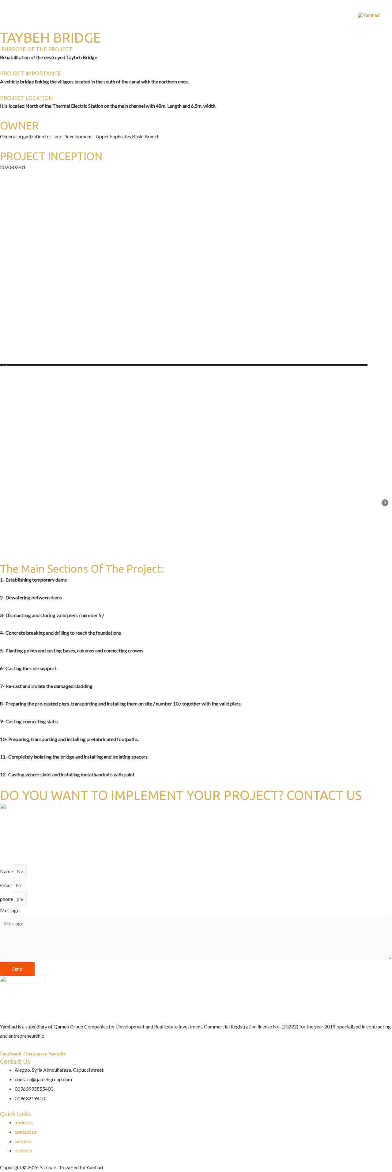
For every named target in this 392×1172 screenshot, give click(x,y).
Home (23, 14)
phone (6, 899)
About (101, 14)
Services (49, 14)
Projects (76, 14)
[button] (5, 369)
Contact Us (130, 14)
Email (6, 885)
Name (6, 871)
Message (9, 910)
